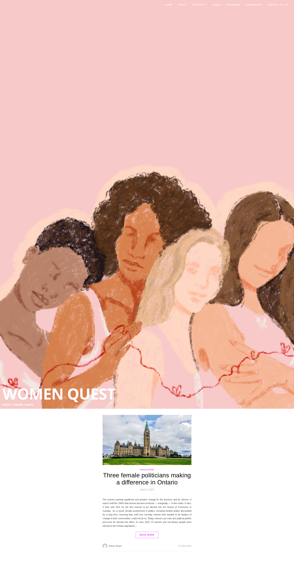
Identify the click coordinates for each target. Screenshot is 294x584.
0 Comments (184, 545)
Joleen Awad (115, 546)
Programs (233, 4)
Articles (197, 4)
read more (147, 535)
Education (147, 470)
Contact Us (275, 4)
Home (168, 4)
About (182, 4)
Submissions (253, 4)
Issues (217, 4)
